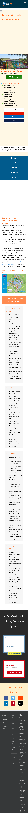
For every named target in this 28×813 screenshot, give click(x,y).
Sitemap (5, 723)
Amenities (14, 168)
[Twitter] (14, 698)
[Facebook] (6, 698)
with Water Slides (13, 726)
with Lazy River (13, 718)
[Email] (21, 703)
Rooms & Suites (14, 163)
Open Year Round (13, 749)
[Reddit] (21, 698)
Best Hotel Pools (13, 758)
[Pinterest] (14, 703)
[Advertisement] (14, 39)
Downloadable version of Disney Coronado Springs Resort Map (14, 293)
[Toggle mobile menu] (25, 2)
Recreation (14, 172)
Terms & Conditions (5, 734)
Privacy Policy (5, 728)
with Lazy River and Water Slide (13, 737)
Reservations (11, 23)
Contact (5, 719)
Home (4, 715)
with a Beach (13, 765)
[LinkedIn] (6, 703)
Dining (14, 177)
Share (17, 23)
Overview (14, 158)
